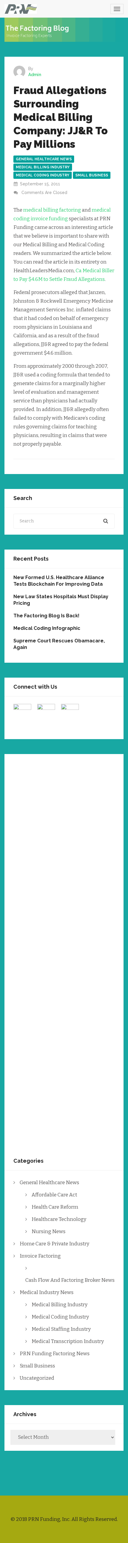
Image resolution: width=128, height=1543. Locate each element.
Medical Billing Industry (43, 167)
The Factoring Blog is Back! (46, 616)
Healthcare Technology (59, 1219)
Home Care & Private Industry (54, 1244)
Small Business (91, 175)
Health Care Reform (55, 1207)
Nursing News (48, 1231)
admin (34, 74)
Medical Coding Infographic (46, 628)
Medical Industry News (47, 1292)
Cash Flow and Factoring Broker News (70, 1280)
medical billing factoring (52, 210)
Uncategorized (37, 1378)
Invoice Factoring (40, 1256)
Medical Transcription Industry (68, 1341)
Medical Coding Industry (42, 175)
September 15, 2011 (40, 183)
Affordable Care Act (54, 1195)
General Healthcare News (44, 159)
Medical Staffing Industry (61, 1329)
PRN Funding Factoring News (55, 1353)
